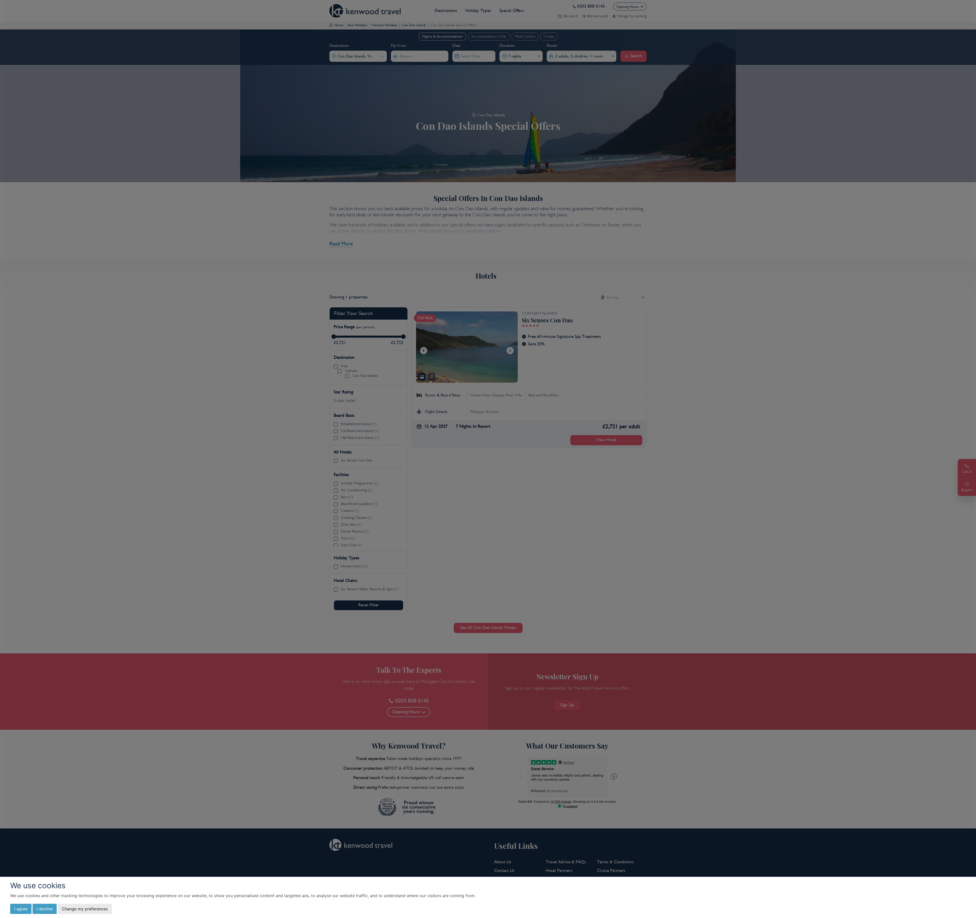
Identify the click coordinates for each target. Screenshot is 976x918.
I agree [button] (20, 908)
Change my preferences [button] (85, 908)
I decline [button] (45, 908)
